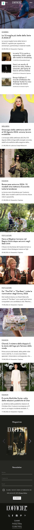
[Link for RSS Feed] (25, 516)
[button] (30, 441)
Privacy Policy (23, 493)
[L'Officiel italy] (17, 2)
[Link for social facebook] (13, 516)
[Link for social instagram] (17, 516)
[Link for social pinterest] (21, 516)
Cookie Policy (17, 527)
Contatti (17, 520)
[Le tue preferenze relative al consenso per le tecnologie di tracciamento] (3, 3)
